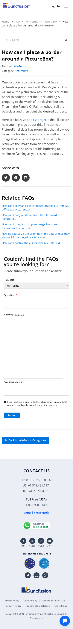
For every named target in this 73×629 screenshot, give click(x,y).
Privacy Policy (12, 600)
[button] (6, 178)
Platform (9, 279)
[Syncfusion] (36, 590)
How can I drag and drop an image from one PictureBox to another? (29, 226)
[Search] (65, 40)
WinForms (31, 21)
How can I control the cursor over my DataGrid (31, 243)
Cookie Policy (30, 600)
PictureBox (50, 21)
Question (10, 295)
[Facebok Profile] (23, 541)
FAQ (17, 21)
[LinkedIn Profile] (41, 541)
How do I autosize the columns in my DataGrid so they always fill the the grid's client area (36, 235)
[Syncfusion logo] (16, 5)
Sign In (55, 6)
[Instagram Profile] (36, 575)
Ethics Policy (60, 605)
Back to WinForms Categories (27, 440)
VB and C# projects (35, 120)
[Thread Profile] (45, 575)
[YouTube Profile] (50, 541)
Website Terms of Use (53, 600)
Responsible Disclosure (38, 605)
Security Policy (13, 605)
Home (5, 21)
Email (13, 382)
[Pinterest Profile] (28, 575)
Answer (14, 315)
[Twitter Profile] (32, 541)
